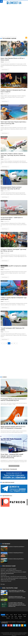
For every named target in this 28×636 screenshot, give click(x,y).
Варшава (8, 617)
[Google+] (8, 625)
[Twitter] (6, 625)
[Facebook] (3, 625)
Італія (12, 617)
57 (14, 343)
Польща (16, 617)
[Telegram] (25, 625)
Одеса (20, 617)
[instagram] (19, 625)
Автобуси (3, 41)
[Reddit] (17, 625)
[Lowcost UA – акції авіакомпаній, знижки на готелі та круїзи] (14, 1)
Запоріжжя (20, 616)
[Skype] (14, 625)
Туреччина (24, 614)
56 (11, 343)
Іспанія (11, 614)
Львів (16, 616)
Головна (2, 36)
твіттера (13, 571)
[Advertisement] (14, 20)
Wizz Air (15, 614)
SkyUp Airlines (4, 616)
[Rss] (22, 625)
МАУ (12, 616)
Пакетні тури (4, 105)
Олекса (2, 93)
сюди (3, 584)
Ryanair (19, 614)
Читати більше (4, 69)
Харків (25, 616)
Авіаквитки (4, 73)
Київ (9, 616)
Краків (7, 614)
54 (6, 343)
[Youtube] (11, 625)
